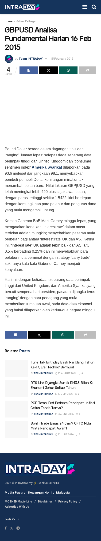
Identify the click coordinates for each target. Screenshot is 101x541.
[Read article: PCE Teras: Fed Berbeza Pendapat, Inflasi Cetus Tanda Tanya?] (16, 409)
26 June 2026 (65, 414)
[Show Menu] (84, 7)
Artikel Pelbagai (26, 21)
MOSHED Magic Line (18, 501)
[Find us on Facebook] (6, 528)
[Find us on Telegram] (18, 528)
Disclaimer (45, 501)
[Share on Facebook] (28, 70)
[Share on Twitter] (48, 70)
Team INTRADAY (31, 58)
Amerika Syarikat (47, 167)
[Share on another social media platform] (87, 70)
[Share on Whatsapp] (68, 70)
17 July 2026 (65, 394)
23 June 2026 (65, 434)
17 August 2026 (66, 373)
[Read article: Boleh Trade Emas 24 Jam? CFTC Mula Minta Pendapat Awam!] (16, 429)
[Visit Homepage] (22, 7)
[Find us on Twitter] (11, 528)
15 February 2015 (61, 58)
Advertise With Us (17, 506)
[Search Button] (94, 7)
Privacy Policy (67, 501)
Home (8, 21)
